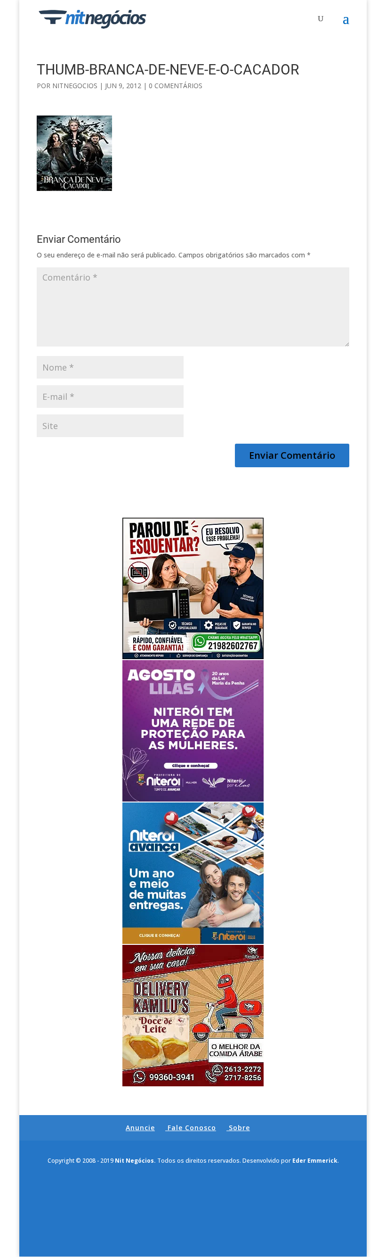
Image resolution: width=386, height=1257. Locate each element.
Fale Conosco (192, 1127)
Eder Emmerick (315, 1161)
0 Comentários (175, 85)
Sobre (239, 1127)
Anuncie (140, 1127)
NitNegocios (74, 85)
